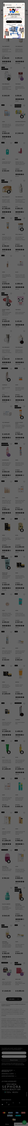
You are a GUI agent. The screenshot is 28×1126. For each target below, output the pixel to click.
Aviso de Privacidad (20, 25)
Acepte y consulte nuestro (15, 25)
